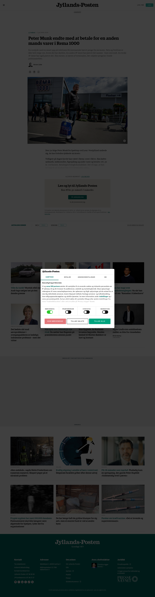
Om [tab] (105, 277)
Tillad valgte (77, 321)
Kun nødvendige (55, 321)
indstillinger (103, 296)
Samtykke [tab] (50, 277)
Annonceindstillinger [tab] (86, 277)
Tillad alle (99, 321)
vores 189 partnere (53, 286)
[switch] (68, 312)
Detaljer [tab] (67, 277)
